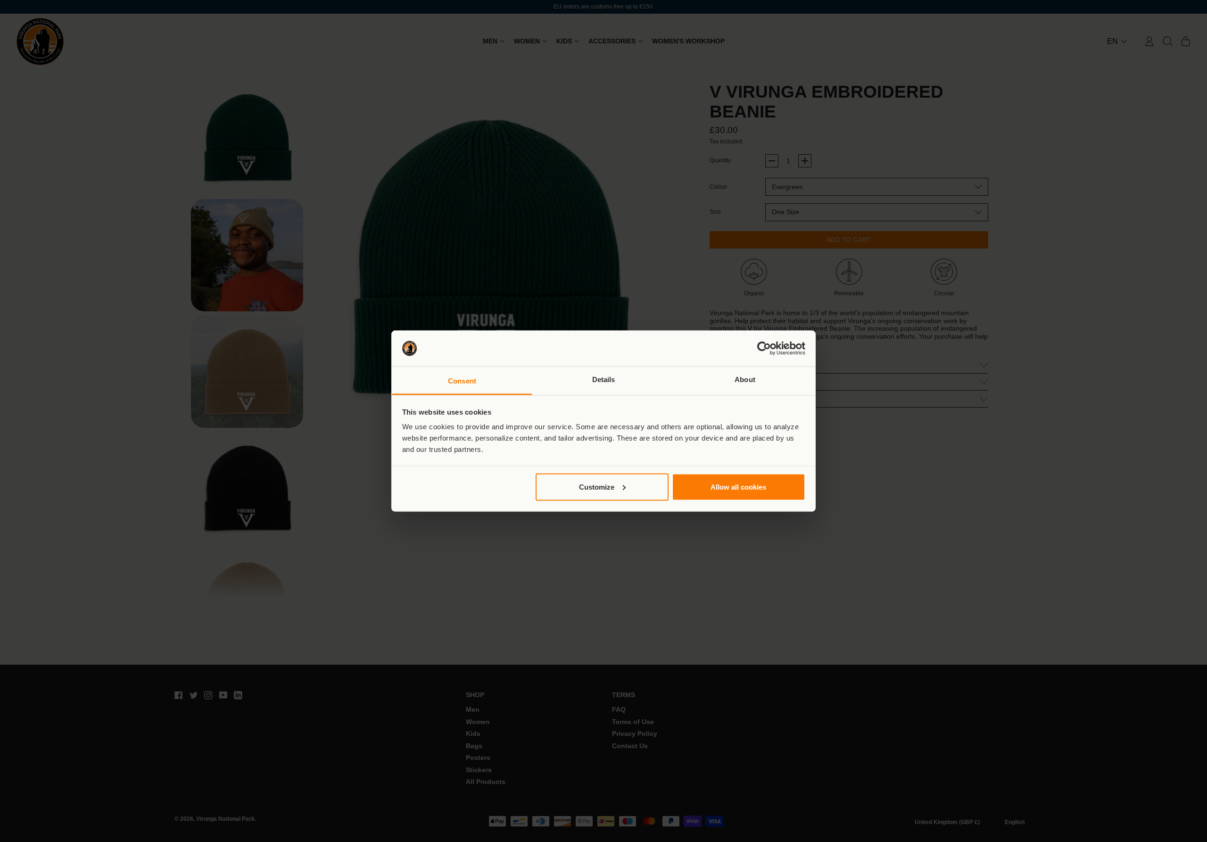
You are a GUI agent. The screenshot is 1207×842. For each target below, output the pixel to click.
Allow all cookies (738, 487)
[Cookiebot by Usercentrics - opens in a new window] (764, 349)
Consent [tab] (462, 381)
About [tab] (745, 379)
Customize (596, 487)
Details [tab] (603, 379)
